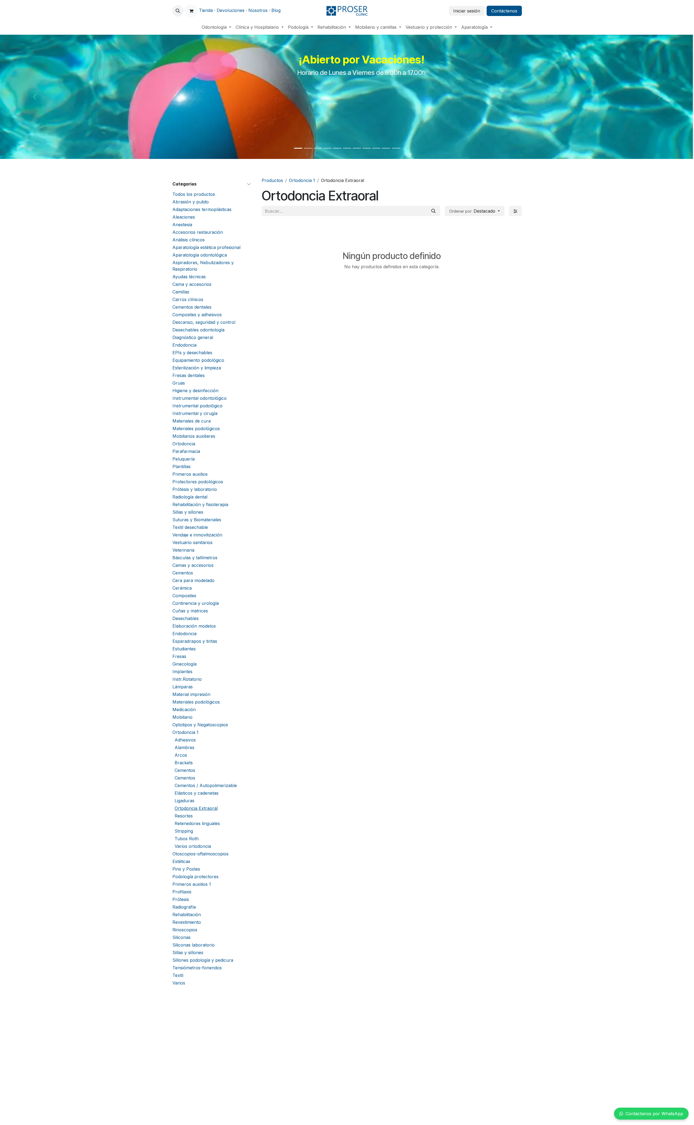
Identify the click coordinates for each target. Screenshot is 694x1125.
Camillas (180, 292)
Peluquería (183, 459)
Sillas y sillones (187, 512)
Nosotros (258, 10)
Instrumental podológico (197, 405)
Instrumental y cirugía (194, 413)
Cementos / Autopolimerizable (206, 785)
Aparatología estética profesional (206, 247)
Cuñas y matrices (190, 610)
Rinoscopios (184, 929)
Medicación (184, 709)
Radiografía (184, 907)
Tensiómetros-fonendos (197, 967)
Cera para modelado (193, 580)
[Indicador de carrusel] (298, 148)
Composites (184, 595)
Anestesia (182, 224)
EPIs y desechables (192, 352)
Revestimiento (186, 922)
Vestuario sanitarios (192, 542)
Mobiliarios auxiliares (193, 436)
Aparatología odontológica (199, 255)
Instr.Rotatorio (187, 679)
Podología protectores (195, 876)
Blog (276, 10)
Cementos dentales (191, 307)
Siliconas (181, 937)
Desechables (185, 618)
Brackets (184, 762)
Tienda (206, 10)
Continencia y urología (195, 603)
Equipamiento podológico (198, 360)
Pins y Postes (186, 869)
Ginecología (184, 664)
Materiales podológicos (196, 428)
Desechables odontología (198, 330)
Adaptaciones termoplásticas (202, 209)
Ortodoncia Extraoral (196, 808)
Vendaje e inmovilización (197, 535)
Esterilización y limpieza (196, 367)
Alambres (184, 747)
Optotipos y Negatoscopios (200, 724)
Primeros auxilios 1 (191, 884)
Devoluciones (231, 10)
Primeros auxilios (190, 474)
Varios (178, 983)
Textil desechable (190, 527)
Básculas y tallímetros (194, 557)
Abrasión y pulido (190, 201)
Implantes (182, 671)
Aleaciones (183, 217)
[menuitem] (216, 27)
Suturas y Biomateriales (196, 519)
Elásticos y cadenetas (197, 793)
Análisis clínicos (188, 239)
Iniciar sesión (466, 11)
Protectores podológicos (197, 481)
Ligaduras (184, 800)
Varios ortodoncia (193, 846)
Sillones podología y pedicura (202, 960)
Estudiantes (184, 648)
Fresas (179, 656)
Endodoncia (184, 345)
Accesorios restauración (197, 232)
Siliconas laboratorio (193, 945)
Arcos (181, 755)
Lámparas (182, 686)
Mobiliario (182, 717)
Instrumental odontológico (199, 398)
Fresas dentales (188, 375)
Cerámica (182, 588)
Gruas (178, 383)
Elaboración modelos (194, 626)
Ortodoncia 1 (185, 732)
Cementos (182, 573)
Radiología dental (189, 497)
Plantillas (181, 466)
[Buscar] (433, 211)
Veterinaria (183, 550)
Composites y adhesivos (197, 314)
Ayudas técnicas (189, 276)
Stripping (184, 831)
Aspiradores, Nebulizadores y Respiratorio (203, 266)
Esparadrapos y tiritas (194, 641)
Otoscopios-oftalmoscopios (200, 853)
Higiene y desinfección (195, 390)
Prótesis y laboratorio (194, 489)
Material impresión (191, 694)
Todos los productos (193, 194)
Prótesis (180, 899)
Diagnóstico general (192, 337)
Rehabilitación (186, 914)
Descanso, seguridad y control (203, 322)
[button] (178, 11)
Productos (272, 180)
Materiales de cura (191, 421)
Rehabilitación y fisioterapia (200, 504)
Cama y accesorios (191, 284)
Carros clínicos (187, 299)
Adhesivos (185, 740)
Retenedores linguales (197, 823)
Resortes (184, 816)
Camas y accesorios (193, 565)
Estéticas (181, 861)
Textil (177, 975)
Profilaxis (181, 891)
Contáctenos (504, 11)
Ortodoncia (183, 443)
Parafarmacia (186, 451)
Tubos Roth (187, 838)
